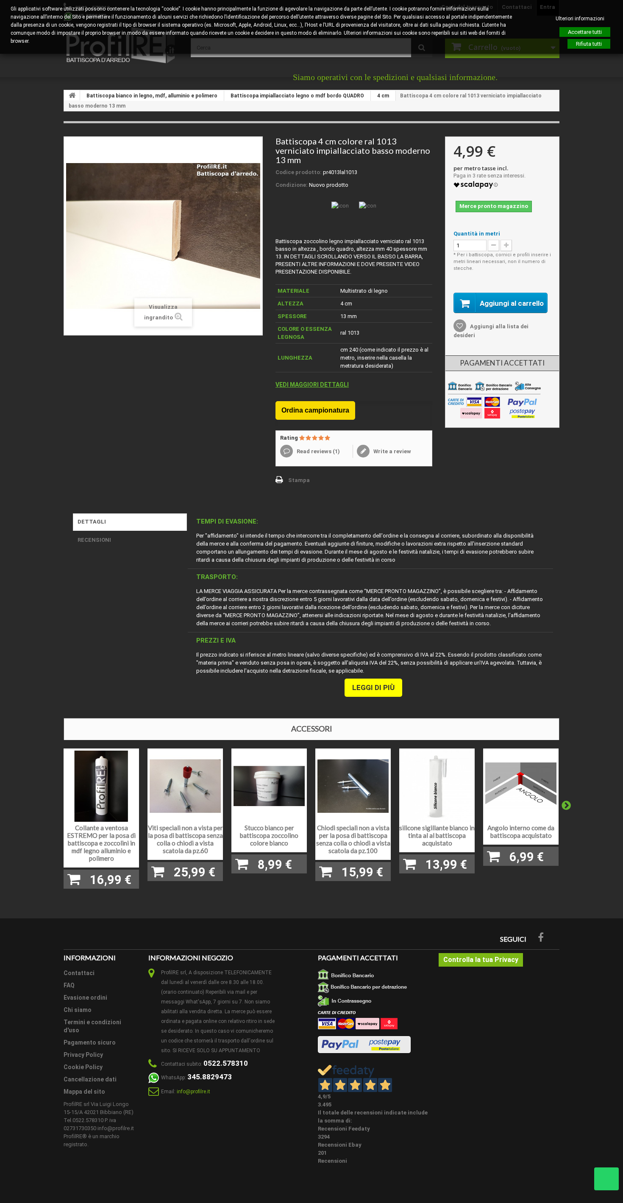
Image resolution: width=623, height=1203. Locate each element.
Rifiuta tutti (589, 44)
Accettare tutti (585, 32)
